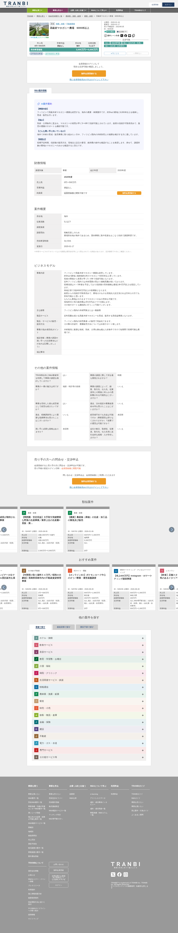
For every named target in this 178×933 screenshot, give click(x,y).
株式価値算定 (54, 806)
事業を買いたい (34, 794)
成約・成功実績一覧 (97, 809)
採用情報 (31, 915)
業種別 (30, 827)
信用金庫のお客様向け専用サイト (58, 877)
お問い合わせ (59, 864)
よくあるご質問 (137, 815)
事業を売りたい (55, 794)
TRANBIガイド (137, 794)
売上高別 (31, 840)
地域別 (30, 831)
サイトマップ (33, 919)
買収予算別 (32, 844)
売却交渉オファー (55, 798)
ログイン (168, 5)
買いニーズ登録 (34, 813)
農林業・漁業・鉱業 (73, 16)
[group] (42, 530)
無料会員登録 (59, 870)
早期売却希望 (37, 54)
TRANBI (30, 16)
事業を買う (41, 16)
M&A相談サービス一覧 (36, 823)
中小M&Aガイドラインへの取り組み (36, 909)
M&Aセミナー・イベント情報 (36, 880)
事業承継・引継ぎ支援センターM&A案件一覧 (36, 807)
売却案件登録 (54, 802)
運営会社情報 (33, 871)
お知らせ (31, 875)
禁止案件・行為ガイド (140, 811)
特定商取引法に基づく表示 (36, 903)
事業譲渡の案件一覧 (35, 852)
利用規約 (31, 890)
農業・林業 (88, 16)
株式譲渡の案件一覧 (35, 848)
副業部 (72, 794)
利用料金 (114, 794)
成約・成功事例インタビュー (98, 803)
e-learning (94, 794)
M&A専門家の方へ (56, 819)
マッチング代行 (55, 815)
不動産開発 (70, 24)
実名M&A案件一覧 (35, 802)
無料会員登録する (89, 74)
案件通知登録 (33, 856)
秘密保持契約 (33, 898)
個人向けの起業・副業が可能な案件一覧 (36, 818)
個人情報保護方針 (35, 894)
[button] (171, 529)
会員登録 (155, 5)
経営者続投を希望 (52, 54)
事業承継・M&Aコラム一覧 (98, 814)
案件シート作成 (111, 35)
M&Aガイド (136, 798)
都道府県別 (32, 836)
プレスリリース (34, 885)
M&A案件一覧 (33, 798)
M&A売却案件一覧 (55, 16)
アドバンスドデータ (97, 798)
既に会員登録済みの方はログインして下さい (89, 80)
